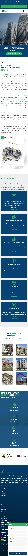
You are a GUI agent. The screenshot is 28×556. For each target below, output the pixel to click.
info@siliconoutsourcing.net (14, 1)
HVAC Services (4, 520)
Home (2, 491)
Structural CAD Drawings (6, 527)
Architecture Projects (7, 338)
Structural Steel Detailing (14, 220)
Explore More (9, 137)
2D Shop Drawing (14, 308)
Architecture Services (14, 198)
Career (2, 500)
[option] (14, 29)
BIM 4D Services (4, 496)
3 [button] (15, 42)
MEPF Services (14, 286)
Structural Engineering (14, 264)
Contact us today (13, 54)
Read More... (3, 486)
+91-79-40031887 (14, 3)
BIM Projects (13, 341)
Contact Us (3, 506)
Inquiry (2, 498)
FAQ (2, 502)
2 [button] (14, 42)
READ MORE (5, 38)
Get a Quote (14, 6)
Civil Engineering (4, 516)
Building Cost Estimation (6, 522)
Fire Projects (5, 341)
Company (3, 493)
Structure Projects (18, 338)
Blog (2, 504)
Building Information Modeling (14, 242)
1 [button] (12, 42)
